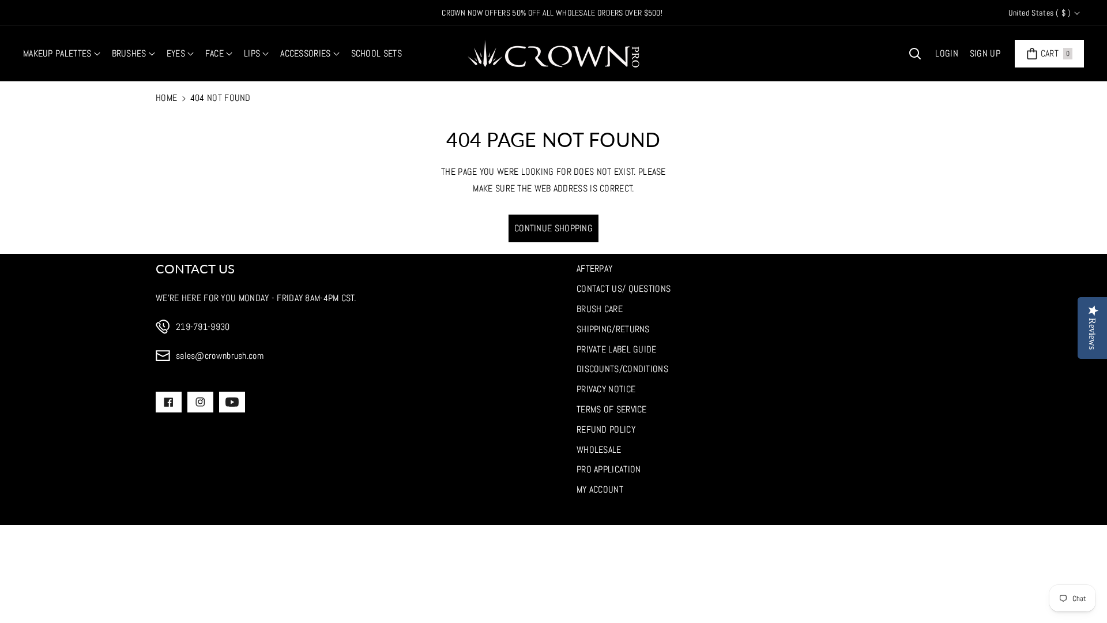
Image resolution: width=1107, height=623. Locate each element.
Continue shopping (553, 228)
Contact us (195, 268)
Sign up (985, 53)
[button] (61, 54)
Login (946, 53)
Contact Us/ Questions (624, 289)
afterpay (594, 268)
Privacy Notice (606, 389)
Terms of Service (612, 409)
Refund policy (606, 429)
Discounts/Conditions (622, 369)
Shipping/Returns (613, 329)
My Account (600, 489)
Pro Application (609, 469)
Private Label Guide (617, 349)
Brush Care (600, 309)
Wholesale (599, 450)
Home (166, 98)
